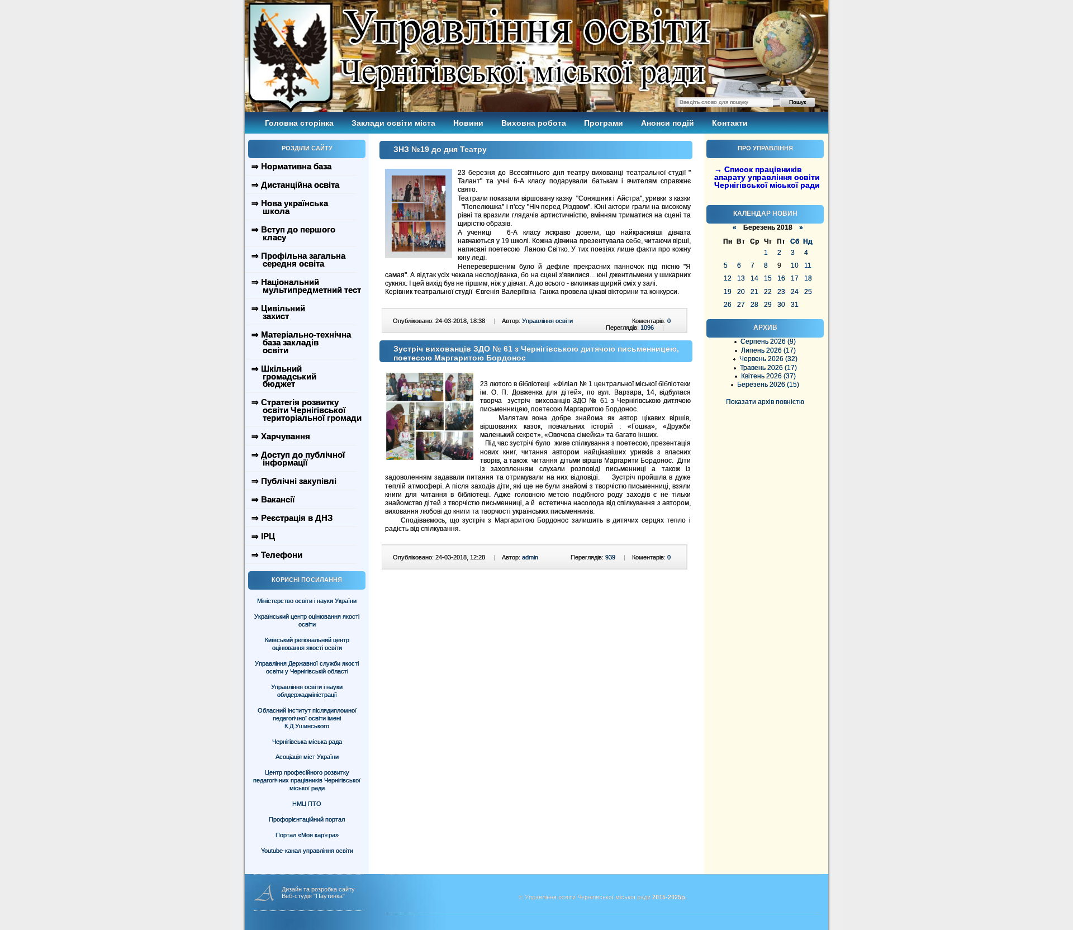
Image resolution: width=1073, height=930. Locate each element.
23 (781, 292)
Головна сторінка (299, 122)
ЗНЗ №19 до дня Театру (440, 149)
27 (741, 305)
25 (808, 292)
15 (768, 278)
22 (768, 292)
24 (795, 292)
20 (741, 292)
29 (768, 305)
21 (754, 292)
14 (754, 278)
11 (807, 265)
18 (808, 278)
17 (795, 278)
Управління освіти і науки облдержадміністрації (307, 691)
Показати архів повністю (765, 402)
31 (795, 305)
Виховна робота (533, 122)
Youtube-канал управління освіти (307, 850)
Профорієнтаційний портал (307, 819)
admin (530, 557)
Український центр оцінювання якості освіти (306, 620)
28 (754, 305)
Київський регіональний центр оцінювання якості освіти (307, 644)
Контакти (730, 122)
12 (728, 278)
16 (781, 278)
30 (781, 305)
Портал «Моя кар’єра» (307, 835)
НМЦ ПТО (306, 803)
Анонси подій (667, 122)
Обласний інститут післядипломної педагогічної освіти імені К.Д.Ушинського (307, 718)
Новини (468, 122)
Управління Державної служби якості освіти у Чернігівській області (307, 667)
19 (728, 292)
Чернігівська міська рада (307, 741)
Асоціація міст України (307, 756)
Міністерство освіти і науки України (307, 600)
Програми (603, 122)
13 (741, 278)
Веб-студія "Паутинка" (313, 896)
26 (728, 305)
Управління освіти (547, 320)
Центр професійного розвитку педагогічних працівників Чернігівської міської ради (306, 780)
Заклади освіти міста (393, 122)
